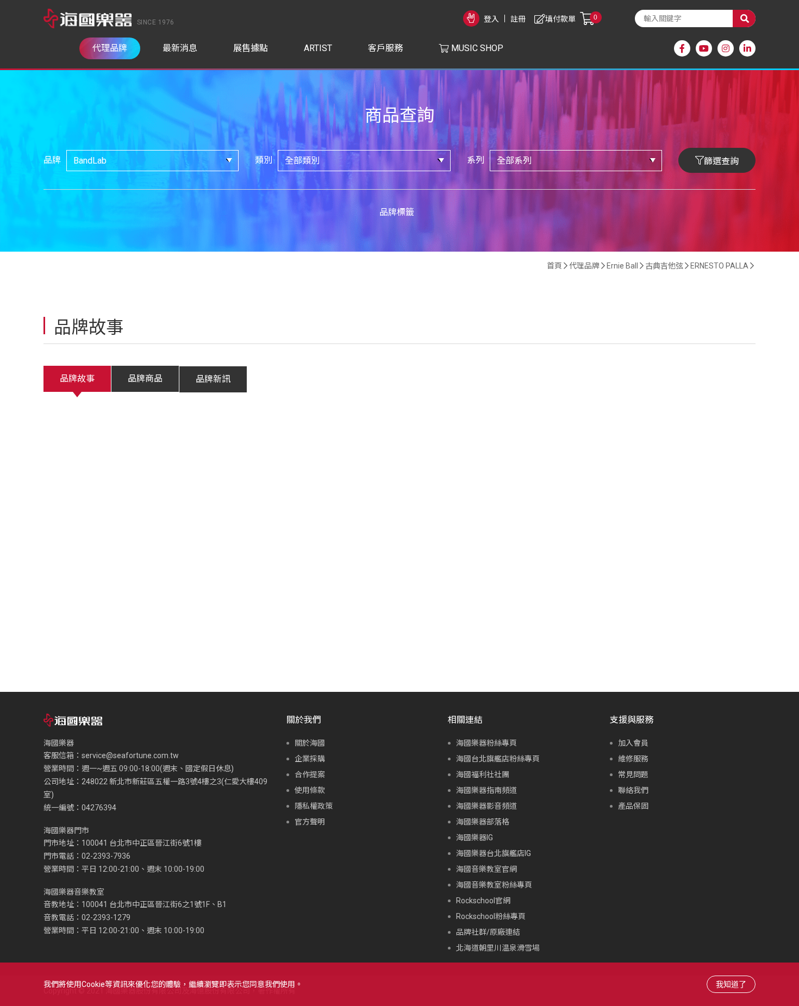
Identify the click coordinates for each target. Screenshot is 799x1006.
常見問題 (633, 774)
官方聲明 (310, 821)
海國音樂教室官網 (486, 869)
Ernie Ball (622, 265)
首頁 (554, 265)
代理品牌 (584, 265)
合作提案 (310, 774)
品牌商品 (145, 378)
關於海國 (310, 743)
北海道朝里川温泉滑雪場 (498, 947)
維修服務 (633, 758)
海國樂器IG (474, 837)
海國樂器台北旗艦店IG (493, 853)
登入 (491, 19)
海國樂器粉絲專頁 (486, 743)
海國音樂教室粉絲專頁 (494, 884)
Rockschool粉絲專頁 (491, 916)
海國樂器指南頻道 (486, 790)
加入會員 (633, 743)
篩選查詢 (721, 161)
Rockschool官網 (483, 900)
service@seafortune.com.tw (130, 755)
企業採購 (310, 758)
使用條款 (310, 790)
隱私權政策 (314, 806)
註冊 (518, 19)
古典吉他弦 (664, 265)
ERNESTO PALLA (719, 265)
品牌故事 (77, 378)
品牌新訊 (213, 379)
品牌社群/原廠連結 (488, 932)
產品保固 (633, 806)
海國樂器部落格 (482, 821)
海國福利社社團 (482, 774)
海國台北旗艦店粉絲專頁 (498, 758)
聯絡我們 (633, 790)
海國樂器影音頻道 (486, 806)
